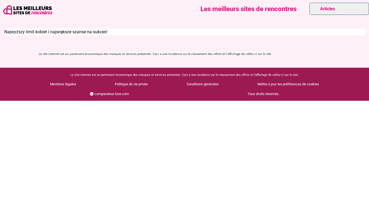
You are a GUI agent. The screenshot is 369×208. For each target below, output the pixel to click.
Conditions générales (203, 84)
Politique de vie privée (131, 84)
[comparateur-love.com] (27, 10)
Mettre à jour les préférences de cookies (288, 84)
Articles (327, 8)
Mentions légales (63, 84)
